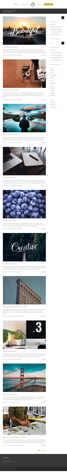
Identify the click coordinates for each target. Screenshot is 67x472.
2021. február (53, 102)
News (15, 142)
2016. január (53, 104)
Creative (13, 99)
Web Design (16, 185)
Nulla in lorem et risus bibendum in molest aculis (15, 437)
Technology (15, 55)
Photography (53, 83)
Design (13, 55)
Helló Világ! (53, 24)
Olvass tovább (43, 55)
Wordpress (18, 445)
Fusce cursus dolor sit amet (9, 220)
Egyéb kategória (53, 75)
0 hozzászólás (20, 55)
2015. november (53, 107)
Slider (52, 85)
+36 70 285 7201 (8, 460)
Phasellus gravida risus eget (9, 351)
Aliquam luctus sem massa (9, 263)
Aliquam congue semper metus (10, 90)
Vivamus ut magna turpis (9, 177)
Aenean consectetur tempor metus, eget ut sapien (15, 306)
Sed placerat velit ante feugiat (10, 394)
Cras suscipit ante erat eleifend (10, 134)
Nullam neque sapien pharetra (10, 47)
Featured (15, 316)
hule (3, 55)
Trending (18, 316)
